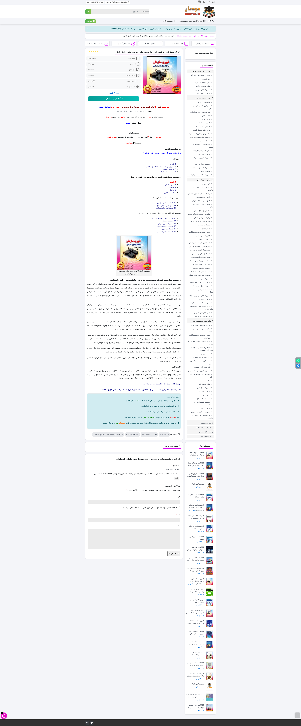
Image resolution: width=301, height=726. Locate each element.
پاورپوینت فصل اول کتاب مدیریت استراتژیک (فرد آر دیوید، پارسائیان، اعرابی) (196, 517)
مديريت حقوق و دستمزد (201, 268)
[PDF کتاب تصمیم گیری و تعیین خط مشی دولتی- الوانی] (210, 634)
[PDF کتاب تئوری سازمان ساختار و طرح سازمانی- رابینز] (210, 455)
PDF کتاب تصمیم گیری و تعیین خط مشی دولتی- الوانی (196, 632)
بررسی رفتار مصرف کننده (201, 130)
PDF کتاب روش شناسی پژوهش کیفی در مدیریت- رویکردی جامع (196, 706)
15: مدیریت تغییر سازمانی (167, 223)
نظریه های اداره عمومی (202, 312)
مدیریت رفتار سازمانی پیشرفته (199, 295)
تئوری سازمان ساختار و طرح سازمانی (129, 111)
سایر (208, 380)
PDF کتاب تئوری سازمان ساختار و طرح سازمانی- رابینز (196, 454)
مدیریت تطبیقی (204, 391)
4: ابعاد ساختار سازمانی (168, 172)
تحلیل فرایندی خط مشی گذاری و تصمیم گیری (200, 336)
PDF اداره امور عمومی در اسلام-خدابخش (196, 495)
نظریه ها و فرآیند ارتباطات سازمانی (202, 417)
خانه (209, 21)
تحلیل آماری (206, 228)
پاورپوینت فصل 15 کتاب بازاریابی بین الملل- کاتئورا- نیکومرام (195, 622)
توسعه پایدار (205, 353)
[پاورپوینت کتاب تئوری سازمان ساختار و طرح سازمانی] (210, 581)
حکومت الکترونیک (204, 239)
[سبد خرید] (4, 715)
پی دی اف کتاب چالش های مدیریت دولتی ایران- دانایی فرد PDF (195, 695)
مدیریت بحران (205, 278)
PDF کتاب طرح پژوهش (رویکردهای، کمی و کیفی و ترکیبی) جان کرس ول (195, 475)
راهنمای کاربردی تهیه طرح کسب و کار (200, 375)
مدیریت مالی (205, 171)
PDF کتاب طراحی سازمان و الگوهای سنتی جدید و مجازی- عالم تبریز (195, 664)
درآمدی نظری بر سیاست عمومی (199, 371)
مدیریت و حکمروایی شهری (200, 412)
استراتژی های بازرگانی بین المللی (203, 107)
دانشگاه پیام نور (135, 389)
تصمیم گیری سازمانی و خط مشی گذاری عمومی (202, 349)
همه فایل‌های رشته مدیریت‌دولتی (190, 21)
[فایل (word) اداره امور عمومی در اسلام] (210, 602)
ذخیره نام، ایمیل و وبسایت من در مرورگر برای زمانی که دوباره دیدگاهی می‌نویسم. (150, 507)
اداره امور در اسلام (204, 184)
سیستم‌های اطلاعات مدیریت (200, 250)
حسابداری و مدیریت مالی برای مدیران (201, 362)
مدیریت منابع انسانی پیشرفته (200, 303)
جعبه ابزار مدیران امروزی (201, 357)
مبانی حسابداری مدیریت (201, 150)
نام (179, 496)
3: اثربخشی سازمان (169, 169)
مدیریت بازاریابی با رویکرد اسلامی (203, 159)
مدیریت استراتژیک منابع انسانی (199, 275)
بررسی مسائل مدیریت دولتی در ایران (201, 206)
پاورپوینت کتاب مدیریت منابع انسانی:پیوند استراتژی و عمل (195, 674)
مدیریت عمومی (204, 299)
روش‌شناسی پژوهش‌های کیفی (199, 246)
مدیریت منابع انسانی (203, 93)
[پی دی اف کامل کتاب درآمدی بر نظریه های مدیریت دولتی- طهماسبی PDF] (210, 655)
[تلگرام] (87, 723)
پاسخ (176, 478)
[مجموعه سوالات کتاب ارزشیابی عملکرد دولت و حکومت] (210, 644)
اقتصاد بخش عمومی (203, 197)
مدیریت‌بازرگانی (168, 21)
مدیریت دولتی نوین (203, 398)
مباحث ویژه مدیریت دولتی (201, 264)
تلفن (178, 515)
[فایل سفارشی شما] (210, 486)
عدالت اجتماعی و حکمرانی (201, 253)
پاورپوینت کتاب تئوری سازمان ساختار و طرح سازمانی (197, 580)
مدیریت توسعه (205, 395)
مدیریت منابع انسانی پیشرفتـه (199, 175)
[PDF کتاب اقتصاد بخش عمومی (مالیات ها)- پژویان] (210, 560)
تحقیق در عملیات (204, 141)
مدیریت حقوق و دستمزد (201, 167)
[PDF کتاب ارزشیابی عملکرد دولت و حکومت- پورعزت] (210, 465)
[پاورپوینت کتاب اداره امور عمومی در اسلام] (210, 529)
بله (138, 400)
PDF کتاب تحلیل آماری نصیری (196, 538)
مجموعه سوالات (205, 436)
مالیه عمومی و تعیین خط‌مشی (199, 261)
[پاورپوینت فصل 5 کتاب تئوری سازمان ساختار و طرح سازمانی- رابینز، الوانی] (161, 75)
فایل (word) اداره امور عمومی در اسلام (197, 601)
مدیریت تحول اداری (203, 387)
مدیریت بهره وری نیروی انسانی (199, 282)
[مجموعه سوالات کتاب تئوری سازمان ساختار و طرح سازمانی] (210, 613)
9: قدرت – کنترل (170, 192)
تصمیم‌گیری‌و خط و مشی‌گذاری (199, 75)
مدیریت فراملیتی (204, 408)
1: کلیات (173, 164)
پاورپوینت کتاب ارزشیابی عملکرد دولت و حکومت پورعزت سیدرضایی (196, 506)
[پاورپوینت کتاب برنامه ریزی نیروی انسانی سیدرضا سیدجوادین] (210, 571)
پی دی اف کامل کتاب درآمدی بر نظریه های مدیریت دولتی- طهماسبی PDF (196, 653)
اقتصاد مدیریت (205, 119)
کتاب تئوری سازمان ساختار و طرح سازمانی (108, 434)
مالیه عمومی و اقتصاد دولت (200, 257)
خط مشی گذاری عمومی (202, 367)
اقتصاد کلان (206, 115)
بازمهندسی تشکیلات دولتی (201, 200)
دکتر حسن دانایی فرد (149, 434)
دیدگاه (177, 526)
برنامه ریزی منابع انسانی (202, 210)
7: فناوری (172, 187)
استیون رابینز (164, 434)
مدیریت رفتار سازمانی (202, 89)
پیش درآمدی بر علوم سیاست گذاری (201, 330)
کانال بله (90, 21)
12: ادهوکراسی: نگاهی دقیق (166, 208)
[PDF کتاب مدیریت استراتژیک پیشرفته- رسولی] (210, 550)
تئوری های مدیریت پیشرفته (200, 221)
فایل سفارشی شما (198, 484)
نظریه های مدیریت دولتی (201, 316)
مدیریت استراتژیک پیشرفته (200, 271)
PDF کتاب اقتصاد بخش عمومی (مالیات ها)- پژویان (195, 559)
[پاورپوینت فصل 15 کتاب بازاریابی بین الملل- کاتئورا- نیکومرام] (210, 623)
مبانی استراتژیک (204, 384)
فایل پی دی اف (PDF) (203, 427)
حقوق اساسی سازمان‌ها (202, 235)
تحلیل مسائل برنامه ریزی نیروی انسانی (200, 342)
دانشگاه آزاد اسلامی (120, 389)
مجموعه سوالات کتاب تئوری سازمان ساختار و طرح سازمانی (195, 611)
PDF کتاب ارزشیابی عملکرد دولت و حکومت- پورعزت (195, 464)
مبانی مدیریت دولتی (203, 86)
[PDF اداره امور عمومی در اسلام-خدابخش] (210, 497)
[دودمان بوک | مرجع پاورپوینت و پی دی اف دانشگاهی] (198, 11)
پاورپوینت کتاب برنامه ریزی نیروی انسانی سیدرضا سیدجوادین (195, 569)
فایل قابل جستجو (132, 434)
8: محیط (173, 190)
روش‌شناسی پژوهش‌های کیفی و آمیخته (200, 146)
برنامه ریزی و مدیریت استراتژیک (199, 133)
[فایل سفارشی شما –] (210, 686)
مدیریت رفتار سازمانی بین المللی (202, 291)
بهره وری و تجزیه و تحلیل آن (200, 325)
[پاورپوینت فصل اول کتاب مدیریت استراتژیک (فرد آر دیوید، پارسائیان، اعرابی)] (210, 518)
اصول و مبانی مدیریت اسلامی (200, 112)
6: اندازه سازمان (170, 184)
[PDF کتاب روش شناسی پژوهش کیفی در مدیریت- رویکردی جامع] (210, 707)
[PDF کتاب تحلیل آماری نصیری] (210, 539)
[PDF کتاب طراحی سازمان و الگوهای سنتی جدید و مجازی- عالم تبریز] (210, 665)
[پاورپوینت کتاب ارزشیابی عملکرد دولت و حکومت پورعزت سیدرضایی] (210, 508)
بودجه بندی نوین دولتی (202, 218)
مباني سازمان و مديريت (202, 82)
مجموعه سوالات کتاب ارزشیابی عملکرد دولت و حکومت (196, 643)
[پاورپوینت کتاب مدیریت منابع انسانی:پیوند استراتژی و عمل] (210, 676)
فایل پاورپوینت (206, 423)
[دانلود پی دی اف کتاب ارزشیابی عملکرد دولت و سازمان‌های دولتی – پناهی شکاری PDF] (210, 592)
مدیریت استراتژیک (204, 154)
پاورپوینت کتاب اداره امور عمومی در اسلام (196, 527)
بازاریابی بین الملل (204, 123)
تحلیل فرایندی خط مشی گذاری (199, 232)
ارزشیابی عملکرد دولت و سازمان (203, 188)
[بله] (91, 723)
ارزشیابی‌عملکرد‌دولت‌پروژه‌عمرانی (199, 193)
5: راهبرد (173, 182)
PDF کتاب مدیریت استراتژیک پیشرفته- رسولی (195, 548)
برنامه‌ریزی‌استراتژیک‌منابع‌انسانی (199, 214)
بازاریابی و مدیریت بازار (202, 126)
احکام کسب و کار (204, 102)
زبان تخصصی (205, 79)
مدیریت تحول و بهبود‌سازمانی (200, 286)
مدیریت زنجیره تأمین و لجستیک (203, 403)
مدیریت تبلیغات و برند (202, 164)
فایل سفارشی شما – (197, 684)
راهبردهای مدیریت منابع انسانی (199, 243)
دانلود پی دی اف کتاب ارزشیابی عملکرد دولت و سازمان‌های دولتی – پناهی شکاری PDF (195, 590)
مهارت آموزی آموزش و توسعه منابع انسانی (201, 308)
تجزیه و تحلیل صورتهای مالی (200, 137)
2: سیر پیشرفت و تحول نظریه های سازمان (161, 166)
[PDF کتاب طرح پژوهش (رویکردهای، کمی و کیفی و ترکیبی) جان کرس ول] (210, 476)
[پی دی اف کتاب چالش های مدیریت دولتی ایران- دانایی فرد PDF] (210, 697)
